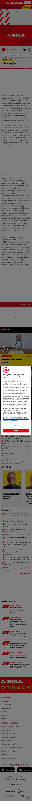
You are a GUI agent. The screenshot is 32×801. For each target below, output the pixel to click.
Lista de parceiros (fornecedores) (11, 420)
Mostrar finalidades (16, 426)
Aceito (16, 430)
